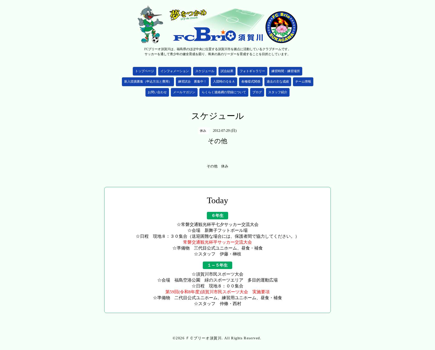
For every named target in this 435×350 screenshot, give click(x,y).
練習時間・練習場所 (285, 71)
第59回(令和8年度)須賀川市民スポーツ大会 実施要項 (217, 291)
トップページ (144, 71)
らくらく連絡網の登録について (224, 92)
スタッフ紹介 (277, 92)
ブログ (257, 92)
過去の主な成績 (278, 81)
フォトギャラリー (252, 71)
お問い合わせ (157, 92)
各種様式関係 (250, 81)
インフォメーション (174, 71)
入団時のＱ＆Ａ (224, 81)
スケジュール (204, 71)
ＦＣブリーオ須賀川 (204, 338)
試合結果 (227, 71)
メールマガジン (184, 92)
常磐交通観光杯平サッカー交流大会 (217, 242)
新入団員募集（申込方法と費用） (148, 81)
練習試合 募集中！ (192, 81)
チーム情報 (303, 81)
